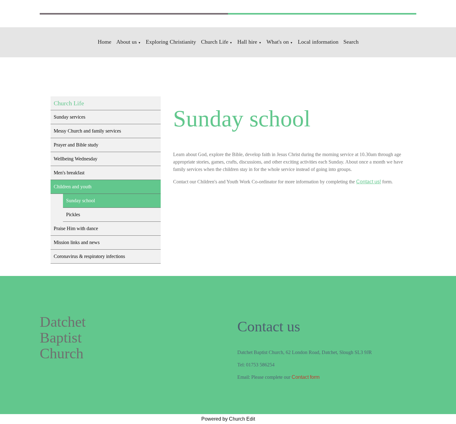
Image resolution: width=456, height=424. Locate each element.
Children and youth (73, 186)
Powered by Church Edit (228, 419)
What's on (277, 42)
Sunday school (80, 200)
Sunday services (69, 117)
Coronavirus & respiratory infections (89, 256)
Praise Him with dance (76, 228)
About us (126, 42)
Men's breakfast (69, 172)
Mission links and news (77, 242)
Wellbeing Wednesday (75, 158)
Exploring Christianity (171, 42)
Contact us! (368, 181)
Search (351, 42)
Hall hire (248, 42)
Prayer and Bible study (76, 144)
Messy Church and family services (87, 130)
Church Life (214, 42)
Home (104, 42)
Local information (318, 42)
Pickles (73, 214)
